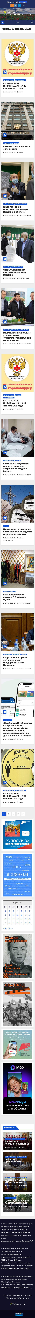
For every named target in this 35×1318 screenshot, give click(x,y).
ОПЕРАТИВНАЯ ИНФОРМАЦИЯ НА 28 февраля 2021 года (14, 86)
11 (17, 915)
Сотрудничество (21, 1156)
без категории (8, 719)
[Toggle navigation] (18, 22)
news (21, 92)
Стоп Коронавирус (20, 80)
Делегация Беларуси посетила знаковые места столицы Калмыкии (17, 1204)
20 (25, 919)
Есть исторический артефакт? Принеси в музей (14, 597)
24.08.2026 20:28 (11, 1147)
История (6, 591)
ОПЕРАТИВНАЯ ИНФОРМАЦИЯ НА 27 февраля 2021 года (14, 403)
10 (13, 915)
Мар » (10, 928)
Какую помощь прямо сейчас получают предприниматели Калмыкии (15, 661)
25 (17, 923)
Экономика (23, 654)
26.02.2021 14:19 (10, 603)
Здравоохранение (9, 80)
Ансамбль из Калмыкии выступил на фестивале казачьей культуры (17, 1145)
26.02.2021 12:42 (10, 739)
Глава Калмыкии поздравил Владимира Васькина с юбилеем (15, 209)
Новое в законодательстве (11, 143)
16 (18, 814)
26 (21, 923)
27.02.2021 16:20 (10, 215)
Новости (6, 526)
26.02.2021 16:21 (10, 475)
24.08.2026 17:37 (11, 1206)
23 (9, 923)
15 (5, 919)
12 (21, 915)
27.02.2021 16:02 (10, 278)
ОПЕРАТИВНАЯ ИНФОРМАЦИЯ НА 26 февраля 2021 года (14, 796)
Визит (6, 1156)
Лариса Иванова (25, 215)
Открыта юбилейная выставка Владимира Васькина (14, 272)
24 (13, 923)
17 (13, 919)
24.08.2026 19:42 (11, 1165)
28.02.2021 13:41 (10, 152)
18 (17, 919)
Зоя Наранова (24, 278)
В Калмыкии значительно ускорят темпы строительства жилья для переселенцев (17, 337)
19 (21, 919)
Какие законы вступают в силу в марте (16, 147)
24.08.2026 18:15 (11, 1185)
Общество (10, 203)
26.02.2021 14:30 (10, 537)
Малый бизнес (8, 654)
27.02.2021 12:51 (10, 344)
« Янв (5, 928)
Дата (5, 203)
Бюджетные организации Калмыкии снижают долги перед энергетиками (17, 532)
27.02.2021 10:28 (10, 409)
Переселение (14, 329)
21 (29, 919)
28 (29, 923)
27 (25, 923)
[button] (32, 22)
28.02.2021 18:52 (10, 92)
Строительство (24, 329)
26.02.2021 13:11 (10, 668)
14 (29, 915)
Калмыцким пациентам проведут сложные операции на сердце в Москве (16, 467)
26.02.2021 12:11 (10, 802)
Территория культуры (21, 203)
